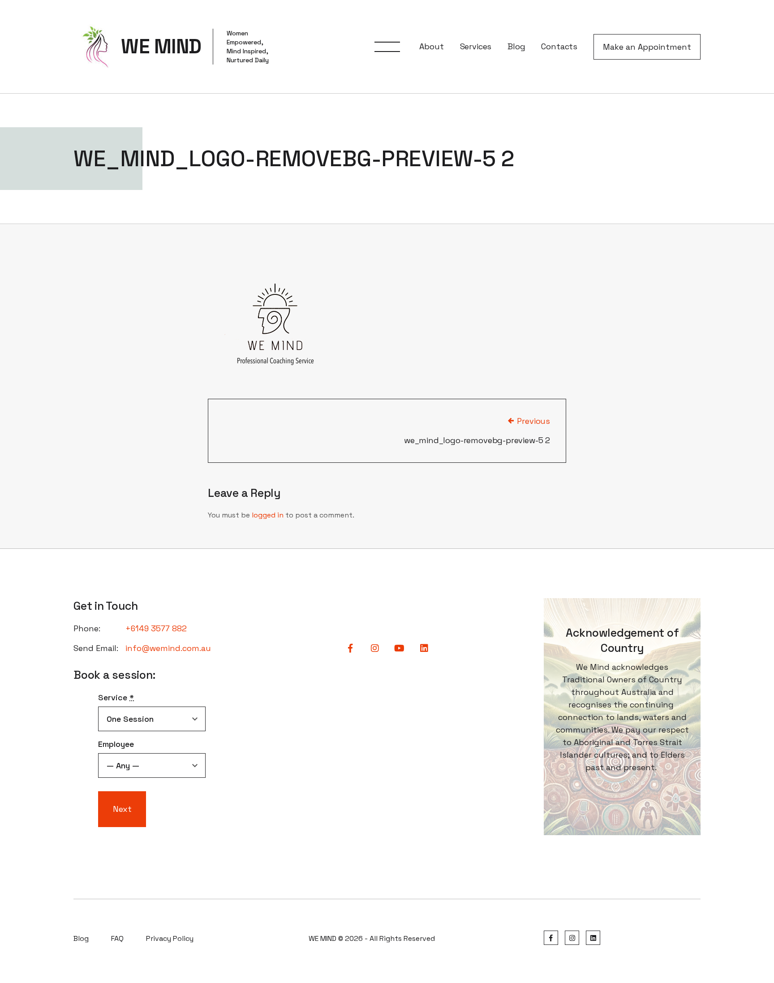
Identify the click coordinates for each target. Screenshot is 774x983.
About (431, 46)
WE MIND (161, 46)
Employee (116, 744)
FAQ (117, 938)
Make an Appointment (647, 47)
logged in (268, 515)
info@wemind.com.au (168, 648)
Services (476, 46)
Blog (516, 46)
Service (116, 697)
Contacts (559, 46)
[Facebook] (551, 938)
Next (122, 809)
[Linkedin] (593, 938)
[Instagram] (572, 938)
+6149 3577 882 (156, 628)
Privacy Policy (170, 938)
